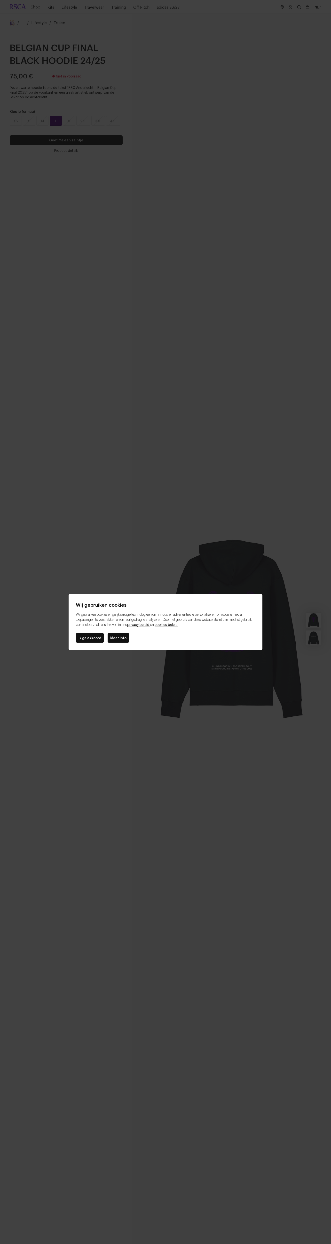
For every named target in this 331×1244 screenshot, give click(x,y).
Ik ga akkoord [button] (90, 637)
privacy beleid (138, 624)
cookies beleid (166, 624)
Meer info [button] (118, 637)
